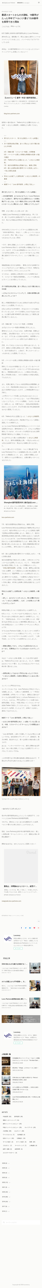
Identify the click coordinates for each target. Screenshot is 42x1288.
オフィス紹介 (21, 1142)
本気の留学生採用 (9, 568)
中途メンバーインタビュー (12, 1127)
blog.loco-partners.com (12, 113)
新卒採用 (18, 1116)
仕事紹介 (21, 1138)
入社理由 (7, 1131)
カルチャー (19, 1131)
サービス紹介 (8, 1142)
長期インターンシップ (11, 1120)
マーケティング (20, 1145)
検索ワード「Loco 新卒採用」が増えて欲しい (19, 184)
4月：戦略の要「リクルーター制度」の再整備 (19, 152)
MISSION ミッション (23, 3)
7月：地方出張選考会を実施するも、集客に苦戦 (20, 165)
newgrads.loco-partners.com (11, 901)
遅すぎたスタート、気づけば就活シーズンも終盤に (21, 138)
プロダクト (7, 1145)
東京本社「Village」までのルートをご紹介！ (25, 1068)
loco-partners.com (8, 517)
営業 (32, 1142)
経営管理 (19, 1149)
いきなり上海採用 (33, 416)
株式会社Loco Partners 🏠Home (8, 3)
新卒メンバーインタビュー (12, 1124)
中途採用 (7, 1116)
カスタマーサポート (10, 1153)
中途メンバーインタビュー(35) (16, 915)
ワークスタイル (8, 1134)
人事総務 (33, 1145)
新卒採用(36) (5, 915)
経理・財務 (7, 1149)
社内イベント (8, 1138)
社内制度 (21, 1134)
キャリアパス (30, 1127)
